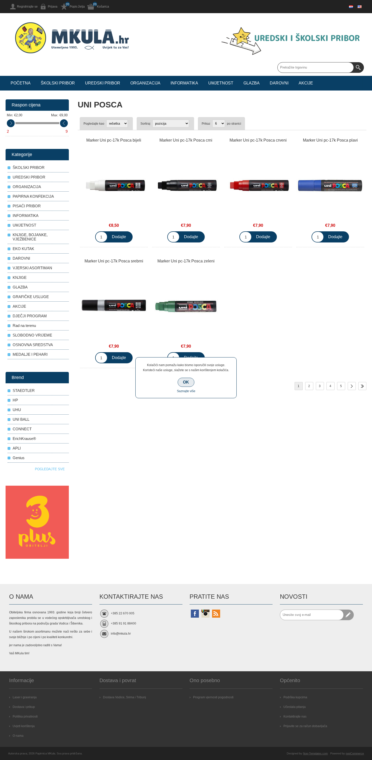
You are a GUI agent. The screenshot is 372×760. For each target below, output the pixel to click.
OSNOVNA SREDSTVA (33, 345)
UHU (17, 410)
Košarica (103, 6)
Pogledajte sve (50, 469)
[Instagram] (205, 614)
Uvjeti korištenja (24, 726)
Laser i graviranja (25, 697)
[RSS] (216, 614)
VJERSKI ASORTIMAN (32, 268)
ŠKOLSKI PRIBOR (29, 167)
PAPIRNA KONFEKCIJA (33, 196)
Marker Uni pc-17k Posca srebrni (114, 261)
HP (15, 400)
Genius (19, 458)
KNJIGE (20, 277)
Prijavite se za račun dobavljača (305, 726)
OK (186, 382)
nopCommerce (355, 753)
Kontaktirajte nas (294, 716)
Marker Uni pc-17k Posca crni (185, 140)
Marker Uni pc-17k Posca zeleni (186, 261)
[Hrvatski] (351, 7)
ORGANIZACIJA (27, 187)
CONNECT (22, 429)
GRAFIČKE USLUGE (31, 297)
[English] (360, 7)
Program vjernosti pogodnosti (213, 697)
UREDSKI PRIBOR (29, 177)
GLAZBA (20, 287)
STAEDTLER (24, 390)
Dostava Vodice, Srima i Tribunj (124, 697)
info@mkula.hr (121, 633)
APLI (17, 448)
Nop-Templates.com (315, 753)
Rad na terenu (24, 325)
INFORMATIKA (25, 215)
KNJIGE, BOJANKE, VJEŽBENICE (30, 237)
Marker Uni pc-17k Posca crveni (258, 140)
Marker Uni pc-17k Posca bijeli (113, 140)
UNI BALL (21, 419)
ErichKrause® (24, 438)
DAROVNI (21, 258)
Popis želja (77, 6)
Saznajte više (186, 391)
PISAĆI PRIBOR (27, 206)
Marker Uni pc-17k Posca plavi (330, 140)
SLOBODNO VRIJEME (32, 335)
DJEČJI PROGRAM (30, 316)
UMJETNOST (24, 225)
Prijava (52, 6)
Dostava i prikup (24, 707)
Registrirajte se (27, 6)
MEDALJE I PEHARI (30, 354)
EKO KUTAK (23, 249)
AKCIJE (19, 306)
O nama (18, 735)
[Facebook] (195, 614)
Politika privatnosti (25, 716)
